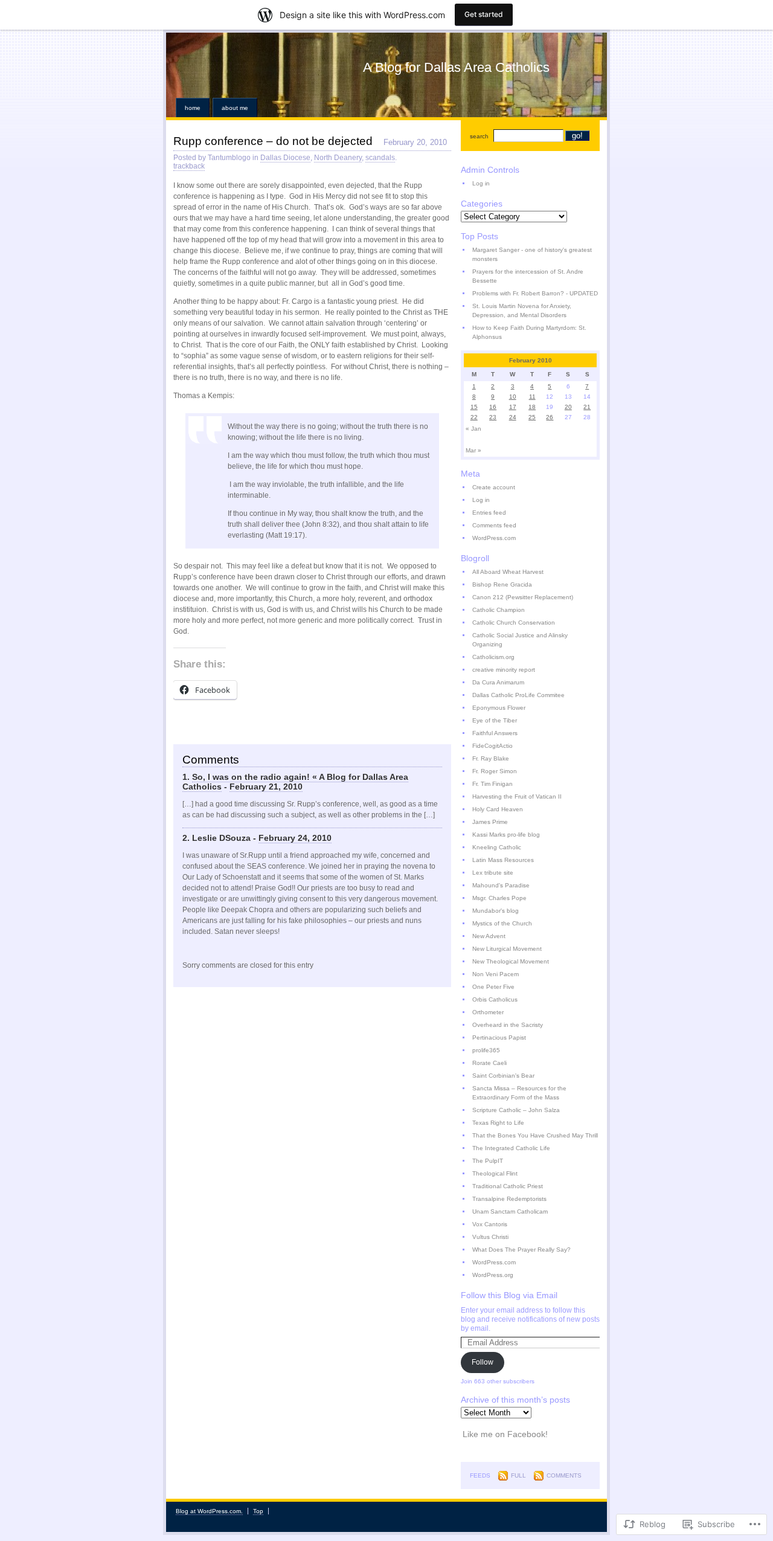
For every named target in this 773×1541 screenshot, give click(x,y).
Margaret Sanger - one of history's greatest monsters (532, 254)
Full (518, 1475)
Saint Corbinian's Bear (503, 1075)
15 (474, 407)
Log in (481, 183)
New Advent (488, 936)
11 (532, 396)
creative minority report (503, 669)
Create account (493, 487)
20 (568, 407)
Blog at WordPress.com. (209, 1511)
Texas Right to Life (498, 1122)
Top (258, 1511)
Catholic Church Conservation (513, 622)
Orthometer (488, 1012)
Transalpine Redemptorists (509, 1198)
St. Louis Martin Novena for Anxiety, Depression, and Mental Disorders (521, 310)
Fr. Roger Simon (494, 771)
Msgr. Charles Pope (499, 898)
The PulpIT (487, 1160)
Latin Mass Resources (503, 860)
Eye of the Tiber (494, 720)
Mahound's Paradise (501, 885)
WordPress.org (492, 1275)
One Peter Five (493, 986)
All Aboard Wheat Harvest (508, 571)
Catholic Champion (498, 609)
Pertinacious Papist (499, 1037)
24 (512, 417)
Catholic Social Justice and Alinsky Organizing (520, 640)
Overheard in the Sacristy (507, 1024)
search (479, 136)
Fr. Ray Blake (490, 758)
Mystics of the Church (502, 923)
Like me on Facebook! (505, 1434)
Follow (482, 1362)
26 (549, 417)
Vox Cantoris (489, 1224)
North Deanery (338, 157)
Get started (483, 14)
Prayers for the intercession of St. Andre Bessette (527, 276)
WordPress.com (494, 538)
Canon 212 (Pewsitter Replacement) (522, 597)
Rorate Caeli (489, 1063)
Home (192, 108)
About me (235, 108)
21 (587, 407)
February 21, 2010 (266, 786)
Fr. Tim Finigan (492, 783)
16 (492, 407)
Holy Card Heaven (497, 809)
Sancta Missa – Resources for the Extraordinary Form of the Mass (519, 1093)
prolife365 (486, 1050)
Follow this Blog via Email (509, 1295)
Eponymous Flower (498, 707)
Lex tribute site (492, 872)
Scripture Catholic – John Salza (516, 1110)
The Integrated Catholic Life (511, 1148)
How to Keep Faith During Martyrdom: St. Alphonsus (529, 332)
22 (474, 417)
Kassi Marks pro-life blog (506, 834)
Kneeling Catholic (496, 847)
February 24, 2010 (295, 838)
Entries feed (489, 512)
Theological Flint (495, 1173)
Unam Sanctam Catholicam (510, 1211)
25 (532, 417)
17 (512, 407)
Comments (564, 1475)
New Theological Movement (510, 961)
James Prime (490, 822)
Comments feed (494, 525)
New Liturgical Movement (507, 948)
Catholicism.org (493, 657)
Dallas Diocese (285, 157)
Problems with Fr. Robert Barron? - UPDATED (535, 293)
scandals (380, 157)
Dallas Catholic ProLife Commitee (518, 695)
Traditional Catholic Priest (507, 1186)
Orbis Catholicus (495, 999)
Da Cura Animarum (498, 682)
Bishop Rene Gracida (502, 584)
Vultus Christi (490, 1237)
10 (512, 396)
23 (492, 417)
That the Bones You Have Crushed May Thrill (535, 1135)
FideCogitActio (492, 745)
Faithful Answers (495, 733)
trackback (189, 166)
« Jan (473, 428)
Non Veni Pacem (495, 974)
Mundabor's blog (495, 910)
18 (532, 407)
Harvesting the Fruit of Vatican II (517, 796)
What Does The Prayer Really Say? (521, 1249)
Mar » (473, 450)
